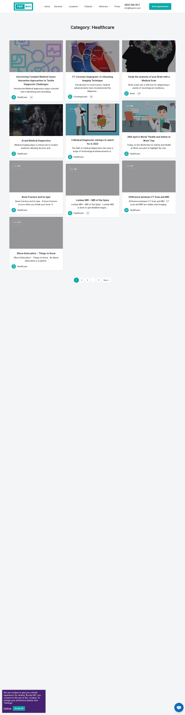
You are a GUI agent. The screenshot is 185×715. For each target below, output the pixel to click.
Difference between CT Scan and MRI (149, 197)
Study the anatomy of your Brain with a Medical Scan (149, 78)
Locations (73, 6)
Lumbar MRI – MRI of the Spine (92, 200)
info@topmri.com (133, 6)
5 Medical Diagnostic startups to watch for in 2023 (92, 142)
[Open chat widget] (179, 707)
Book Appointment (160, 6)
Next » (106, 280)
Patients (88, 6)
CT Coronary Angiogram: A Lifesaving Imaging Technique (92, 78)
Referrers (103, 6)
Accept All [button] (19, 708)
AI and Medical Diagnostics (36, 140)
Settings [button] (7, 708)
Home (47, 6)
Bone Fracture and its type (36, 197)
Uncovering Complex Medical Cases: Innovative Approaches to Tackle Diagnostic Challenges (36, 80)
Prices (117, 6)
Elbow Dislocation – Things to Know (36, 253)
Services (58, 6)
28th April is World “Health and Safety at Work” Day (148, 139)
